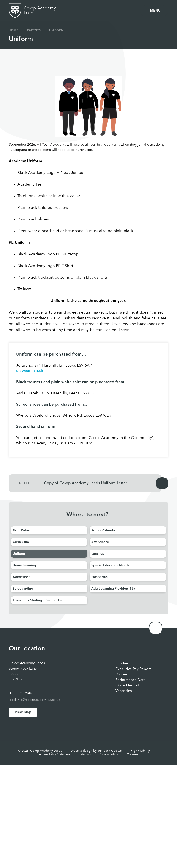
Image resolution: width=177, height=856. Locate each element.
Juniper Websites (110, 750)
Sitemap (85, 754)
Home (13, 30)
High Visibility (140, 750)
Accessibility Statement (55, 754)
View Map (23, 712)
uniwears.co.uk (30, 371)
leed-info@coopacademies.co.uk (34, 700)
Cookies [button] (132, 754)
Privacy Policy (108, 754)
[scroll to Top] (155, 628)
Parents (34, 30)
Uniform (56, 30)
